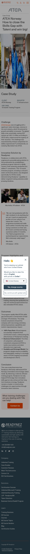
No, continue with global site (15, 293)
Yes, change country (15, 287)
